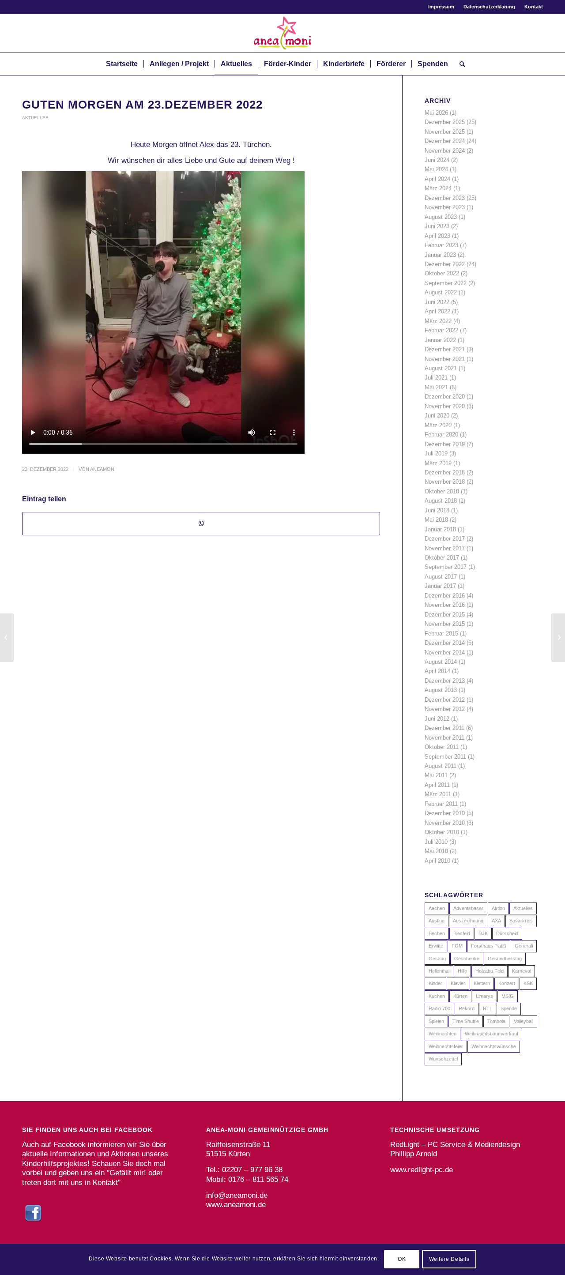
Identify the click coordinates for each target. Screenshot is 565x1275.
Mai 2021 (436, 387)
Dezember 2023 (445, 198)
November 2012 (445, 709)
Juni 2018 (437, 510)
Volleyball (523, 1021)
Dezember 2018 (445, 472)
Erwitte (436, 945)
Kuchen (437, 996)
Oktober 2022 (442, 273)
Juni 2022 (437, 302)
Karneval (521, 971)
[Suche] (459, 64)
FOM (457, 945)
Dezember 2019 (445, 444)
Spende (509, 1008)
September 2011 (445, 756)
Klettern (482, 983)
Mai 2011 (436, 775)
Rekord (467, 1008)
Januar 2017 (440, 586)
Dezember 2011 (444, 728)
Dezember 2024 (445, 141)
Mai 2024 (436, 169)
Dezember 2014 (445, 642)
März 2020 (438, 425)
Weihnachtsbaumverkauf (491, 1033)
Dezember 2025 (445, 122)
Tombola (496, 1021)
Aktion (498, 908)
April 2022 (437, 311)
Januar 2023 (440, 255)
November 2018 (445, 481)
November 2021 (445, 359)
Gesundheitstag (505, 958)
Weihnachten (442, 1033)
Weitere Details (449, 1259)
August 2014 (441, 661)
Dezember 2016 (445, 595)
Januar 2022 (440, 340)
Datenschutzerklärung (489, 6)
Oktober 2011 (442, 747)
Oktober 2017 (442, 557)
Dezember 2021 (445, 349)
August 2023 (441, 217)
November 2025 (445, 131)
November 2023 (445, 207)
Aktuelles (35, 117)
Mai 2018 (436, 519)
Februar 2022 (441, 330)
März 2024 (438, 188)
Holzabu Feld (489, 971)
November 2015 (445, 624)
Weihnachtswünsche (493, 1046)
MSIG (507, 996)
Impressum (441, 6)
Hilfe (462, 971)
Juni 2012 (437, 718)
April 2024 (437, 179)
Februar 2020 (441, 434)
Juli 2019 (436, 453)
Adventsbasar (468, 908)
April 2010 (437, 861)
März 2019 (438, 463)
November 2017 (445, 548)
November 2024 (445, 150)
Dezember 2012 (445, 699)
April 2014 (437, 671)
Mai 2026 (436, 112)
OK (402, 1259)
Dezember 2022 (445, 264)
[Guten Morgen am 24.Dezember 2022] (558, 637)
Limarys (484, 996)
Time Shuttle (465, 1021)
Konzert (506, 983)
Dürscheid (507, 933)
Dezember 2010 (445, 813)
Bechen (437, 933)
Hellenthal (439, 971)
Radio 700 (439, 1008)
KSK (528, 983)
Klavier (458, 983)
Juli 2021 (436, 377)
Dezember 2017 (445, 538)
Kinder (435, 983)
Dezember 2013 (445, 680)
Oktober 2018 (442, 491)
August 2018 (441, 500)
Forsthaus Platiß (488, 945)
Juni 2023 (437, 226)
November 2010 (445, 823)
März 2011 (438, 794)
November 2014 (445, 652)
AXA (496, 920)
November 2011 (444, 737)
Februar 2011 (441, 804)
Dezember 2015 (445, 614)
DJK (483, 933)
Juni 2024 (437, 160)
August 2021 (441, 368)
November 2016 (445, 605)
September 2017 (446, 567)
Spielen (436, 1021)
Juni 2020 (437, 415)
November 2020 (445, 406)
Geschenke (466, 958)
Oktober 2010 (442, 832)
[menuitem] (441, 6)
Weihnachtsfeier (446, 1046)
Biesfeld (461, 933)
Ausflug (436, 920)
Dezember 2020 (445, 396)
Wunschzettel (443, 1058)
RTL (487, 1008)
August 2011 (440, 766)
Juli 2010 (436, 842)
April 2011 (437, 785)
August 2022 (441, 292)
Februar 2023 (441, 245)
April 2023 (437, 236)
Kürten (460, 996)
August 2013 (441, 690)
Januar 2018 (440, 529)
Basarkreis (521, 920)
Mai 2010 (436, 851)
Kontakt (533, 6)
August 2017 (441, 576)
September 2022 (446, 283)
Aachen (437, 908)
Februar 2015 (441, 633)
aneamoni (103, 469)
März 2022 (438, 321)
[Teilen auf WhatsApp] (201, 523)
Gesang (437, 958)
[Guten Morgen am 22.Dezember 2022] (7, 637)
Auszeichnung (468, 920)
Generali (524, 945)
